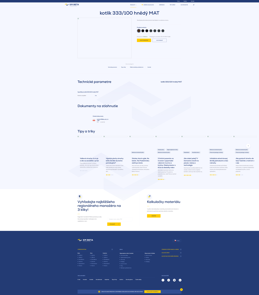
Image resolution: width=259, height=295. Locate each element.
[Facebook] (163, 280)
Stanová (80, 261)
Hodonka (105, 253)
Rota (91, 253)
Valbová (80, 257)
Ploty (122, 265)
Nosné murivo (149, 255)
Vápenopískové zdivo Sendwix (126, 253)
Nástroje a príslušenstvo (126, 268)
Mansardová (81, 263)
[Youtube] (174, 280)
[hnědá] (139, 31)
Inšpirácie (107, 279)
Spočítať (154, 215)
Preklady (122, 261)
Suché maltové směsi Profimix (170, 256)
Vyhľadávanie (193, 4)
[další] (248, 146)
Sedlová (80, 255)
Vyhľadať (112, 224)
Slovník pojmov (129, 279)
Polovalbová (81, 259)
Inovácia (85, 279)
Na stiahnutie (99, 279)
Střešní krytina (82, 249)
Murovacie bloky (124, 255)
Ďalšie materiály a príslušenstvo (136, 67)
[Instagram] (168, 280)
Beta (79, 253)
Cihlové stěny (166, 252)
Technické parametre (112, 67)
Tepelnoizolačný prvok (125, 257)
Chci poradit (159, 40)
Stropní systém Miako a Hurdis (170, 249)
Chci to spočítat (144, 40)
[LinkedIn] (180, 280)
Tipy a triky (123, 67)
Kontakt (149, 67)
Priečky (147, 257)
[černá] (143, 31)
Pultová (80, 265)
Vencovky (123, 259)
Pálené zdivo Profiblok (150, 253)
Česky (178, 240)
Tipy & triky (114, 279)
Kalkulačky (152, 291)
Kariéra (121, 279)
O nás (79, 279)
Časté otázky (138, 279)
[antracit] (151, 31)
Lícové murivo (124, 263)
